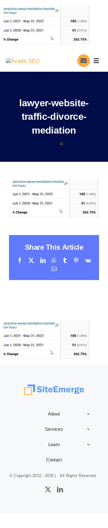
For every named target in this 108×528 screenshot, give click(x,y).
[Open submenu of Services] (88, 428)
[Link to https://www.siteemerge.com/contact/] (83, 60)
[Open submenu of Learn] (88, 444)
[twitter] (48, 490)
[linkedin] (60, 490)
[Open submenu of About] (88, 413)
